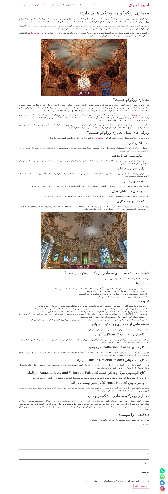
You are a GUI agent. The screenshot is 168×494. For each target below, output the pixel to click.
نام (147, 453)
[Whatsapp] (162, 476)
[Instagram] (162, 488)
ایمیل (146, 463)
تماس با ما (25, 4)
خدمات (86, 4)
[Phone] (162, 470)
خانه (93, 4)
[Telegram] (162, 482)
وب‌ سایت (145, 472)
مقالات (45, 4)
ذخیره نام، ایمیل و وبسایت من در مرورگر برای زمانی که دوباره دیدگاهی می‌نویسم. (115, 481)
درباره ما (35, 4)
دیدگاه (146, 424)
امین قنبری (138, 4)
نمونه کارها (55, 4)
